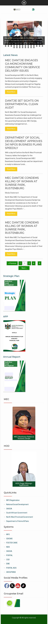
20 (19, 44)
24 (31, 44)
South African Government (16, 513)
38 (31, 46)
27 (39, 44)
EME (8, 564)
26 (36, 44)
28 (42, 44)
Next (42, 32)
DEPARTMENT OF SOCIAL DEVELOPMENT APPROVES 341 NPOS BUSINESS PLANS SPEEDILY (23, 143)
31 (11, 46)
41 (39, 46)
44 (17, 47)
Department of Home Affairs (17, 521)
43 (14, 47)
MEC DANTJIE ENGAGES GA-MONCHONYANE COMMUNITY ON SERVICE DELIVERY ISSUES (22, 65)
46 (22, 47)
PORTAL (9, 555)
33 (17, 46)
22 (25, 44)
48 (28, 47)
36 (25, 46)
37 (28, 46)
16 (8, 44)
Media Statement (12, 193)
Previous (6, 32)
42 (42, 46)
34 (19, 46)
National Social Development (17, 504)
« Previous (12, 263)
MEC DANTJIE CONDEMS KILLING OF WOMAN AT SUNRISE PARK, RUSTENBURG (22, 183)
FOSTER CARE (11, 543)
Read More (11, 92)
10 (31, 43)
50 (34, 47)
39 (34, 46)
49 (31, 47)
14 (42, 43)
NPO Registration (13, 500)
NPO (8, 534)
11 (34, 43)
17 (11, 44)
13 (39, 43)
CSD (8, 560)
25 (34, 44)
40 (36, 46)
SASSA (9, 509)
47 (25, 47)
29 (5, 46)
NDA (8, 547)
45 (19, 47)
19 (17, 44)
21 (22, 44)
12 (36, 43)
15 (5, 44)
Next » (24, 268)
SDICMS (9, 539)
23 (28, 44)
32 (14, 46)
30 (8, 46)
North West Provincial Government (19, 517)
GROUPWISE (11, 572)
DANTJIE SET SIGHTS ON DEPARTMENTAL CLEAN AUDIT (22, 104)
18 (14, 44)
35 (22, 46)
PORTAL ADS (11, 568)
